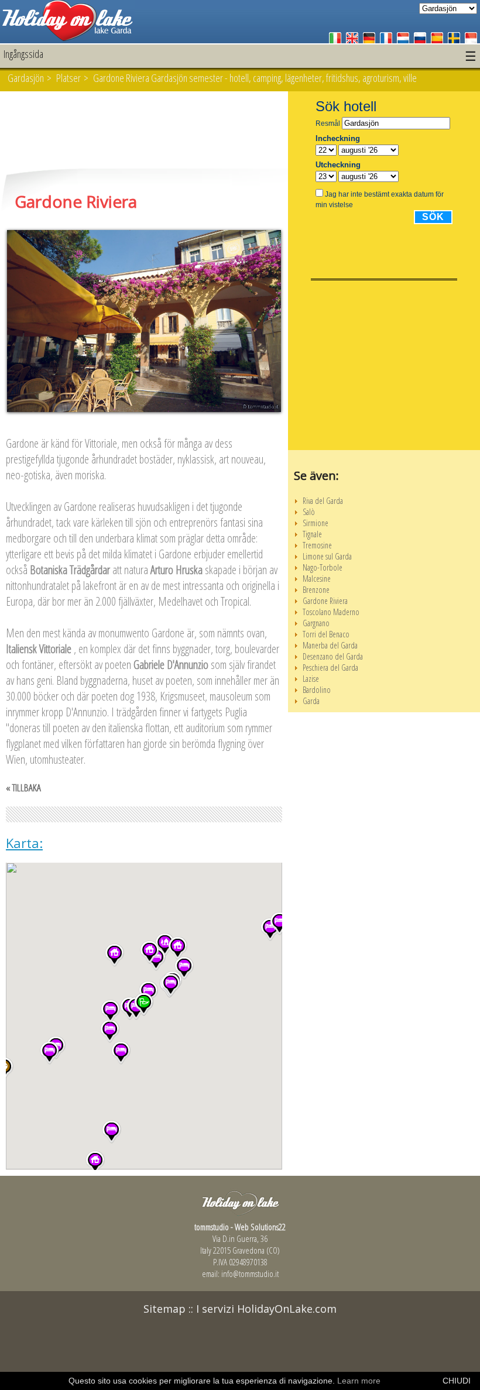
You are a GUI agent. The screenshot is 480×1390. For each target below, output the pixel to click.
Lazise (311, 678)
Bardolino (317, 689)
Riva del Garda (323, 500)
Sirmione (315, 522)
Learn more (358, 1380)
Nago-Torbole (322, 567)
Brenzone (316, 589)
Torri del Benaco (326, 634)
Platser (68, 78)
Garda (311, 700)
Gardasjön (26, 78)
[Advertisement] (144, 131)
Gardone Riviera (325, 600)
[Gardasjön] (67, 38)
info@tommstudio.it (250, 1273)
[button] (114, 955)
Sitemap (164, 1309)
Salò (309, 511)
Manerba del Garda (330, 645)
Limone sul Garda (327, 556)
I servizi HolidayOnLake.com (266, 1309)
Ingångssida (23, 54)
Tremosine (317, 545)
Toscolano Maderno (331, 611)
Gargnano (316, 623)
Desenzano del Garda (333, 656)
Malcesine (317, 578)
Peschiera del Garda (330, 667)
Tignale (312, 534)
